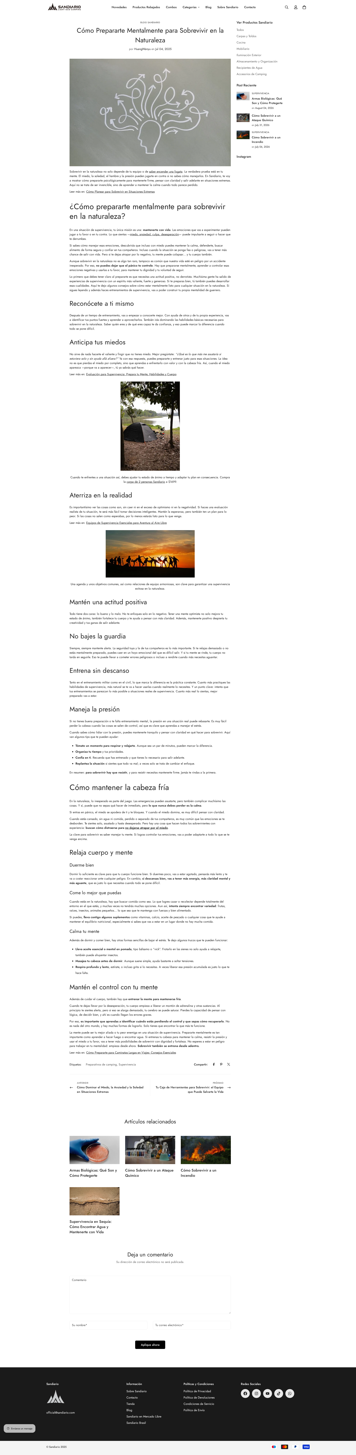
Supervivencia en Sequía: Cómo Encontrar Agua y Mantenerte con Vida (91, 1227)
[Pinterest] (221, 1064)
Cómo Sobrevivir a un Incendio (198, 1173)
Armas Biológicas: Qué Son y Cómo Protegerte (93, 1173)
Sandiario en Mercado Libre (143, 1416)
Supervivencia (127, 1064)
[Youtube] (267, 1393)
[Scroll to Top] (349, 1434)
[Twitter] (228, 1064)
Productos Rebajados (146, 7)
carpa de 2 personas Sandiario (146, 481)
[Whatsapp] (289, 1393)
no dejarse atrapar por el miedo (146, 827)
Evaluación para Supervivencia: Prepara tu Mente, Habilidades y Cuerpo (131, 374)
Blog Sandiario (150, 22)
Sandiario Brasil (136, 1423)
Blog (208, 7)
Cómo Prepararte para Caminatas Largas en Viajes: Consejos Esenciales (131, 1052)
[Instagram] (256, 1393)
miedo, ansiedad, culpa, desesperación (154, 234)
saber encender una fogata (165, 171)
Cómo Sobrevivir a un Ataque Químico (149, 1173)
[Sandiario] (64, 7)
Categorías (190, 7)
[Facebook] (214, 1064)
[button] (304, 7)
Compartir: (201, 1064)
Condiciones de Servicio (199, 1404)
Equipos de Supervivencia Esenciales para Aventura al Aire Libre (126, 522)
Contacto (250, 7)
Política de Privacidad (197, 1391)
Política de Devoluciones (199, 1397)
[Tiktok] (278, 1393)
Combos (171, 7)
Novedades (119, 7)
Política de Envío (194, 1410)
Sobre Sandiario (227, 7)
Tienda (130, 1404)
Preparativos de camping (101, 1064)
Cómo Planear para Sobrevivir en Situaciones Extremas (120, 191)
